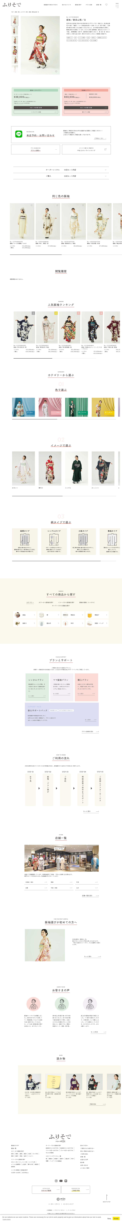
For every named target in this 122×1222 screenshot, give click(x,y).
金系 (25, 1156)
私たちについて (66, 5)
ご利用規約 (49, 1210)
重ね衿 (67, 1158)
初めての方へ (84, 1145)
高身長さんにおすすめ (66, 1148)
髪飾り (62, 1158)
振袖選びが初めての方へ (51, 5)
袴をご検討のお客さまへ (87, 1151)
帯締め (51, 1158)
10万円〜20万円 (15, 1172)
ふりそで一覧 (24, 12)
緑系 (21, 1154)
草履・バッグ (49, 1161)
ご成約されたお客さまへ (87, 1148)
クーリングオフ (71, 1210)
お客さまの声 (84, 1159)
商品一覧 (17, 12)
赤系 (12, 1154)
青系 (17, 1154)
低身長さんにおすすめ (52, 1148)
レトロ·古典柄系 (15, 1164)
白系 (29, 1154)
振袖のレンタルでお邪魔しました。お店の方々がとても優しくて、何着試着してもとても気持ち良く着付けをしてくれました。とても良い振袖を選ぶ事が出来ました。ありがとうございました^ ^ (33, 1021)
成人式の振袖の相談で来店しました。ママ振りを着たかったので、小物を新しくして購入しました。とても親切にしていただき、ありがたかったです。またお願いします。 (90, 1021)
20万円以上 (25, 1172)
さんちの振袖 (49, 1153)
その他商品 (58, 1161)
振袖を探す (78, 5)
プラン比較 (89, 5)
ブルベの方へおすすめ (66, 1150)
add (56, 71)
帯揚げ (56, 1158)
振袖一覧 (13, 1148)
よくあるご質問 (84, 1168)
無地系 (37, 1164)
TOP (12, 12)
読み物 (82, 1162)
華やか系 (30, 1164)
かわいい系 (14, 1162)
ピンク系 (35, 1154)
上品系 (24, 1164)
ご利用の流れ (84, 1154)
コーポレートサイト (54, 1204)
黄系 (17, 1156)
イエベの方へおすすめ (52, 1150)
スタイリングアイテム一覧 (53, 1156)
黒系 (25, 1154)
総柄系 (13, 1166)
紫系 (12, 1156)
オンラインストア (68, 1204)
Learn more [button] (7, 1219)
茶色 (21, 1156)
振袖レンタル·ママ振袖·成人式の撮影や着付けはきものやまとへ (61, 1213)
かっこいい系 (23, 1162)
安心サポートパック (19, 103)
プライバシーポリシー (59, 1210)
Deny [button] (109, 1218)
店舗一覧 (98, 5)
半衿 (72, 1158)
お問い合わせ (84, 1165)
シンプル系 (32, 1162)
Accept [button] (116, 1218)
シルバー (31, 1156)
